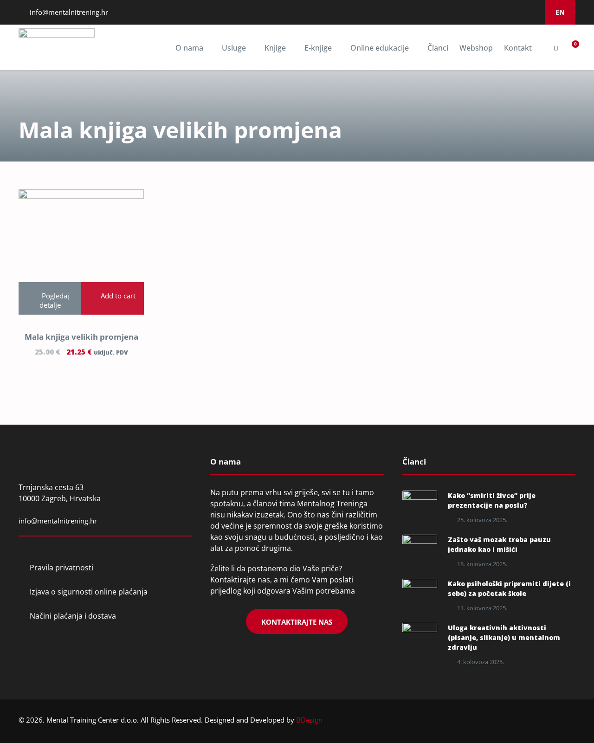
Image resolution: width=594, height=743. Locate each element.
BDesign (309, 719)
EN (560, 12)
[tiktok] (531, 12)
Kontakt (518, 48)
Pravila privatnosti (61, 567)
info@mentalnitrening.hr (68, 12)
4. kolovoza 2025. (480, 662)
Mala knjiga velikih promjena (81, 336)
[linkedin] (494, 12)
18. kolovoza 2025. (482, 564)
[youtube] (519, 12)
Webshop (476, 48)
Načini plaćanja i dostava (73, 616)
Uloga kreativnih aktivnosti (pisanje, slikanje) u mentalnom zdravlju (504, 637)
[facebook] (481, 12)
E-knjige (318, 48)
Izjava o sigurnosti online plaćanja (89, 592)
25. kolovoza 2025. (482, 520)
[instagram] (506, 12)
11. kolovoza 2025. (482, 608)
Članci (437, 48)
